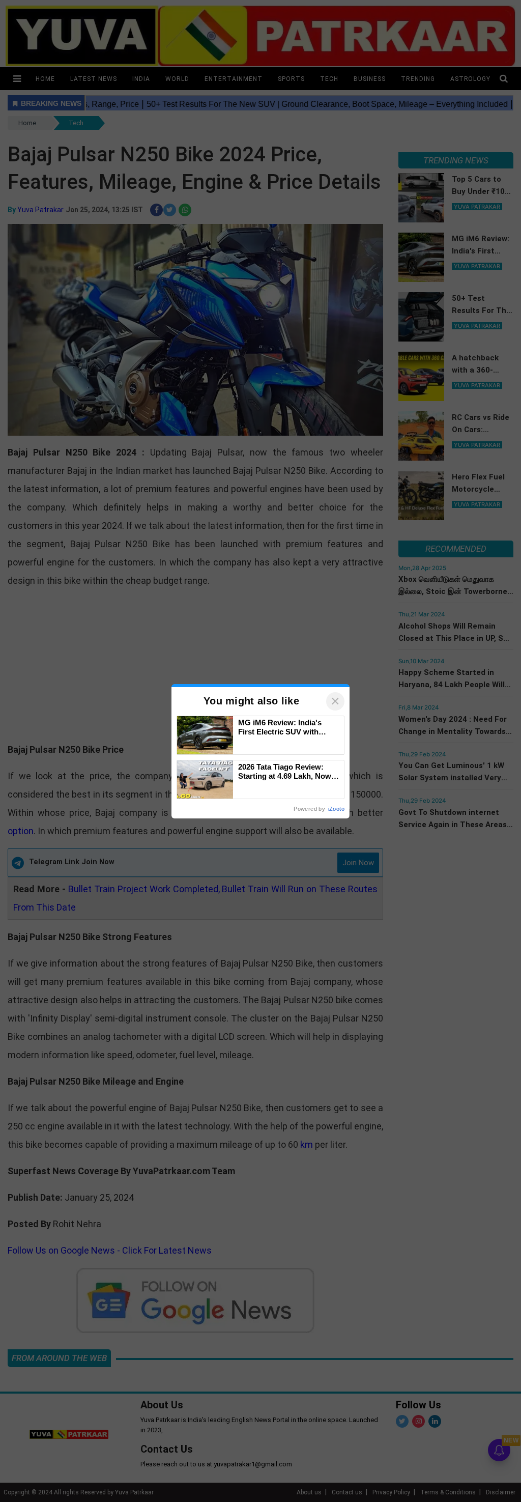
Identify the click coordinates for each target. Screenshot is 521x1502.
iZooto (336, 809)
